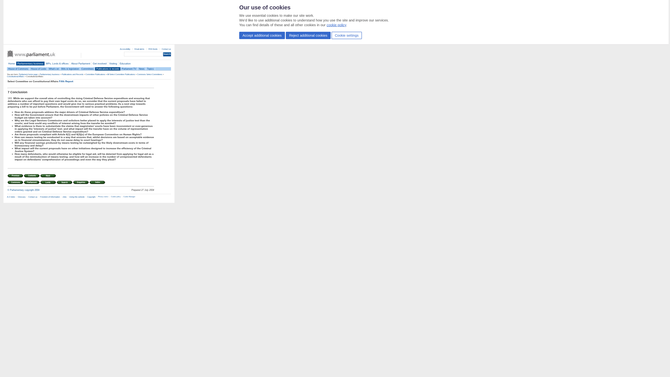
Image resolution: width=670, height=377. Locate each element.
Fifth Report (66, 81)
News (141, 69)
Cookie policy (116, 197)
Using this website (77, 197)
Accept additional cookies (262, 35)
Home (11, 63)
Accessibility (125, 49)
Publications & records (107, 69)
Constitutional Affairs (15, 76)
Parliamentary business (30, 63)
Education (125, 63)
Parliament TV (129, 69)
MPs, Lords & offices (57, 63)
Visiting (113, 63)
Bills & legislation (70, 69)
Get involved (100, 63)
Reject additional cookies (308, 35)
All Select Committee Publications (121, 74)
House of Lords (38, 69)
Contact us (166, 49)
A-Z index (11, 197)
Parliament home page (28, 74)
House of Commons (18, 69)
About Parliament (80, 63)
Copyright (91, 197)
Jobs (64, 197)
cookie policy (336, 25)
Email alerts (139, 49)
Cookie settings (347, 35)
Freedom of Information (50, 197)
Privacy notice (103, 197)
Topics (150, 69)
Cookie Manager (129, 197)
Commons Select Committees (149, 74)
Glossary (22, 197)
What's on (54, 69)
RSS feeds (153, 49)
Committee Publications (95, 74)
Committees (87, 69)
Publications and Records (72, 74)
